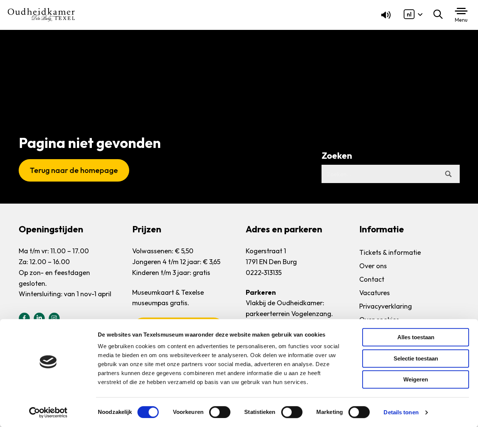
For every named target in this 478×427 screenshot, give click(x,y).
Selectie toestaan (416, 358)
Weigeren (415, 379)
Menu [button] (461, 19)
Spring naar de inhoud (35, 23)
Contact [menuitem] (371, 279)
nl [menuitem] (409, 14)
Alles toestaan (415, 337)
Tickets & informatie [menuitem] (390, 252)
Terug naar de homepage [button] (74, 170)
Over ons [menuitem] (373, 266)
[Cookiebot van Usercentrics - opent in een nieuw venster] (48, 412)
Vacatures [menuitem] (374, 292)
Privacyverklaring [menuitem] (385, 306)
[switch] (219, 412)
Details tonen (401, 412)
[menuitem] (409, 14)
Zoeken (439, 14)
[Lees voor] (384, 16)
